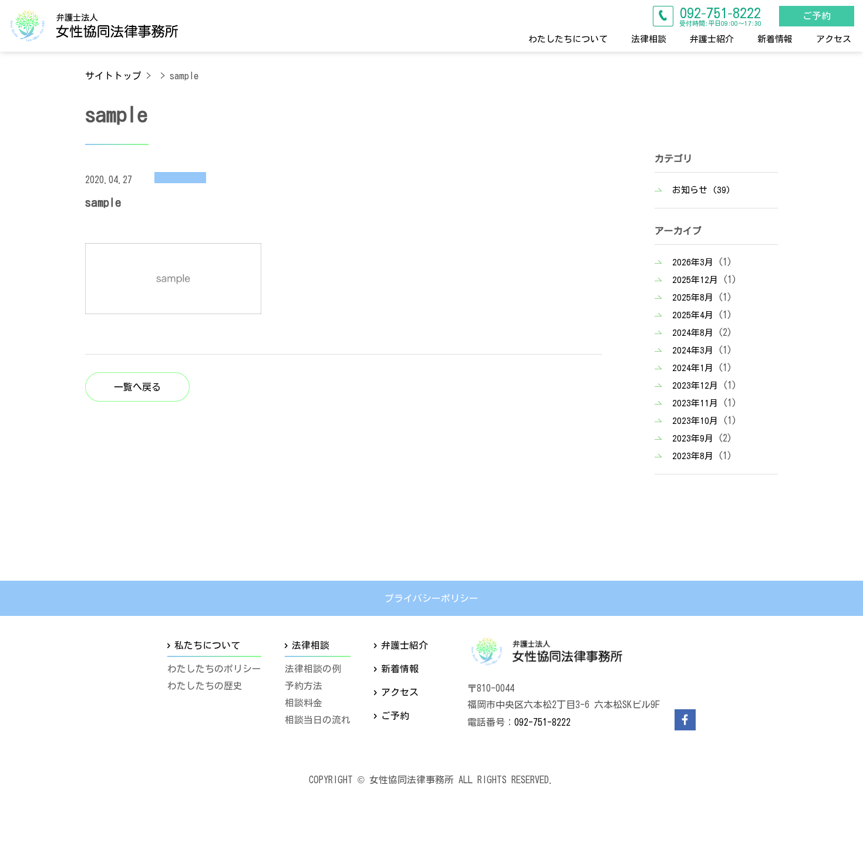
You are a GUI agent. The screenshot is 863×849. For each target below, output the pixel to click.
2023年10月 (695, 420)
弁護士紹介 (712, 38)
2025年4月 (692, 315)
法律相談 (648, 38)
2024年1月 (692, 367)
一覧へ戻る (137, 386)
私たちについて (207, 645)
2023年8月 (692, 456)
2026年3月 (692, 262)
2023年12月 (695, 385)
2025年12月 (695, 279)
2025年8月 (692, 297)
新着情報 (775, 38)
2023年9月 (692, 438)
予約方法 (303, 685)
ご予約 (817, 16)
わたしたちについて (568, 38)
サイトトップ (113, 75)
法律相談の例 (313, 669)
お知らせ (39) (701, 190)
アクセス (833, 38)
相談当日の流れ (317, 720)
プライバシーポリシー (431, 598)
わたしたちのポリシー (214, 669)
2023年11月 (695, 403)
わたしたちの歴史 (204, 685)
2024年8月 (692, 332)
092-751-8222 (542, 722)
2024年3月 (692, 350)
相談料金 (303, 703)
